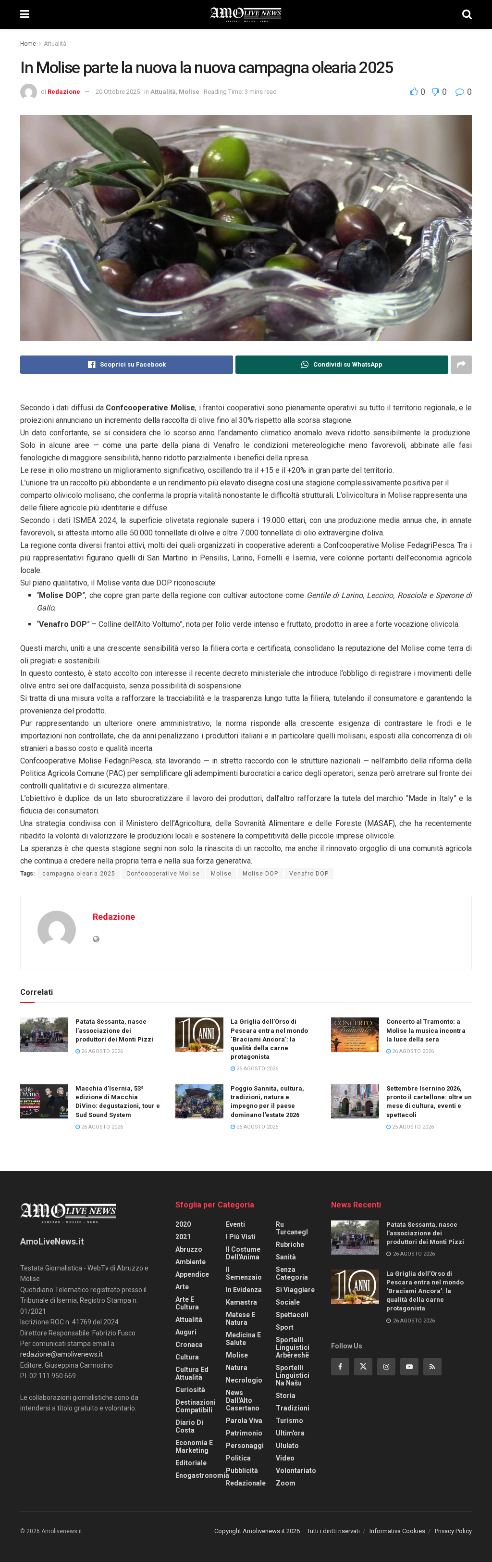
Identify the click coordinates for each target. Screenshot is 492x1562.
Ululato (287, 1445)
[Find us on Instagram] (386, 1366)
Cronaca (189, 1344)
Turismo (289, 1420)
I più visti (241, 1237)
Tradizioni (292, 1408)
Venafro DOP (309, 873)
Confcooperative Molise (163, 873)
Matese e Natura (240, 1318)
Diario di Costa (189, 1426)
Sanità (286, 1257)
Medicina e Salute (243, 1338)
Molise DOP (260, 873)
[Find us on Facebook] (340, 1366)
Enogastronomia (202, 1475)
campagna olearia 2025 (78, 873)
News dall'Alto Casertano (242, 1400)
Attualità (55, 43)
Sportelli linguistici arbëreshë (292, 1347)
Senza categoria (292, 1273)
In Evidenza (244, 1290)
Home (28, 43)
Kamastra (241, 1302)
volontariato (296, 1470)
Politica (238, 1458)
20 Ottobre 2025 (118, 91)
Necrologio (244, 1380)
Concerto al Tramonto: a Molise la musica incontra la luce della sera (426, 1030)
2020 (183, 1224)
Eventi (235, 1224)
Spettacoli (292, 1315)
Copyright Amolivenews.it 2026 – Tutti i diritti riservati (287, 1531)
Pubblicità (242, 1470)
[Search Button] (467, 14)
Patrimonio (244, 1433)
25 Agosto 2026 (412, 1127)
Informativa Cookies (397, 1531)
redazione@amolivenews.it (61, 1354)
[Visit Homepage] (246, 14)
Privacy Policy (453, 1531)
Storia (285, 1395)
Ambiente (190, 1262)
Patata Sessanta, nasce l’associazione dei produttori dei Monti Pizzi (114, 1030)
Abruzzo (188, 1249)
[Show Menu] (24, 14)
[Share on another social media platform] (461, 365)
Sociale (288, 1302)
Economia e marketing (194, 1446)
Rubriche (290, 1244)
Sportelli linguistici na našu (292, 1375)
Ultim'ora (290, 1433)
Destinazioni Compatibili (195, 1406)
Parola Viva (244, 1420)
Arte (182, 1287)
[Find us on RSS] (432, 1366)
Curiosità (190, 1390)
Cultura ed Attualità (192, 1373)
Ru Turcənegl (292, 1228)
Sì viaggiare (295, 1290)
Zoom (285, 1483)
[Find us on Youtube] (409, 1366)
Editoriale (191, 1463)
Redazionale (246, 1483)
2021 (183, 1237)
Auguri (186, 1332)
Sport (285, 1327)
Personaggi (245, 1445)
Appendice (192, 1274)
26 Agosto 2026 (101, 1051)
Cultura (187, 1357)
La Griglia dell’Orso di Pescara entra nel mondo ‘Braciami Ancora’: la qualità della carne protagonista (269, 1039)
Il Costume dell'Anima (243, 1253)
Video (285, 1458)
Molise (189, 91)
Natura (236, 1368)
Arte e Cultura (187, 1303)
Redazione (64, 91)
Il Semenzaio (244, 1273)
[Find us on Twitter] (363, 1366)
